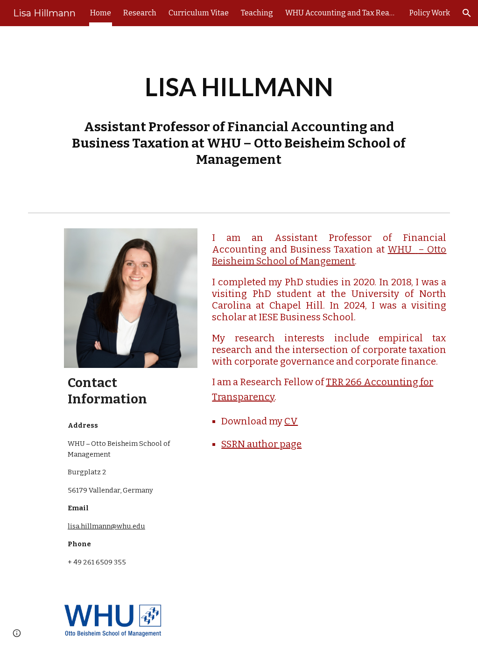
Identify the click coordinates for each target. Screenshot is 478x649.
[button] (467, 13)
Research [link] (139, 12)
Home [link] (100, 12)
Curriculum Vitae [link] (199, 12)
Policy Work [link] (429, 12)
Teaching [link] (257, 12)
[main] (239, 117)
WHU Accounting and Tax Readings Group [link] (341, 12)
